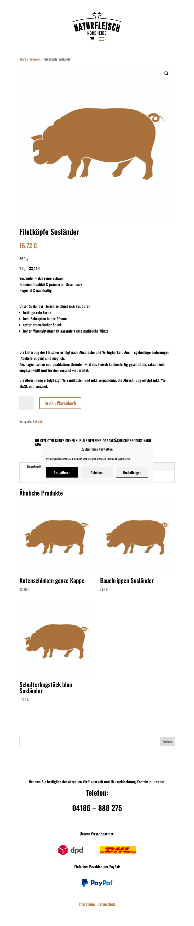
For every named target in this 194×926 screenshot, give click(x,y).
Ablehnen (97, 472)
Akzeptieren (62, 472)
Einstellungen (132, 472)
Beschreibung (37, 467)
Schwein (34, 58)
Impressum (87, 904)
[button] (166, 73)
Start (22, 58)
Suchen (167, 741)
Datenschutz (106, 904)
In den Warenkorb (60, 403)
